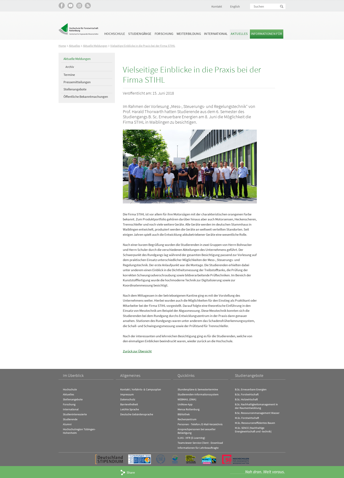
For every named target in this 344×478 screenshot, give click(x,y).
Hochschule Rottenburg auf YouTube (70, 5)
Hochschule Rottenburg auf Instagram (79, 5)
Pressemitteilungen (77, 82)
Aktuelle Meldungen (95, 46)
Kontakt (216, 6)
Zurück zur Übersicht (137, 351)
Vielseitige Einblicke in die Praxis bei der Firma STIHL (142, 46)
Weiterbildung (189, 33)
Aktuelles (239, 33)
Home (62, 46)
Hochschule (114, 33)
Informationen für (266, 33)
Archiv (69, 67)
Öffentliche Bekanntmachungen (86, 96)
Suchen (282, 6)
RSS (88, 5)
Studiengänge (139, 33)
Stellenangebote (75, 89)
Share (131, 472)
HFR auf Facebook (62, 5)
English (235, 6)
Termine (69, 74)
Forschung (164, 33)
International (216, 33)
